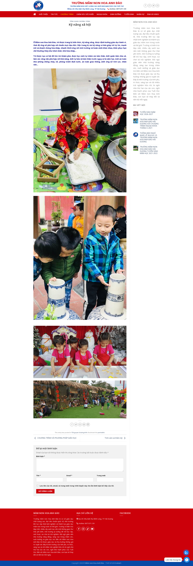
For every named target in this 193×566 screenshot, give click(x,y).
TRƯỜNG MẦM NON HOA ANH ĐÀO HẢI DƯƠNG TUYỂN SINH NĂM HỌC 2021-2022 (149, 150)
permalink (101, 432)
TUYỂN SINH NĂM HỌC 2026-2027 (147, 113)
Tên (38, 475)
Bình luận (40, 456)
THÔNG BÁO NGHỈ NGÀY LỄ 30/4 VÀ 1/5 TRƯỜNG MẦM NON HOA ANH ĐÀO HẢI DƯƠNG (148, 137)
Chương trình (67, 14)
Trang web (101, 475)
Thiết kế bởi (113, 563)
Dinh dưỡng (115, 14)
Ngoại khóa (102, 14)
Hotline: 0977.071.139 (117, 9)
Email (69, 475)
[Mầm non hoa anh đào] (44, 5)
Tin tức (54, 14)
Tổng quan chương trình (80, 21)
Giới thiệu (43, 14)
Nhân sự (140, 14)
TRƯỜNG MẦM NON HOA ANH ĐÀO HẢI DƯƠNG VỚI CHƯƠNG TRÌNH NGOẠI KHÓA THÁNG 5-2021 (149, 123)
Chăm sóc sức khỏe (85, 14)
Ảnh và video (153, 14)
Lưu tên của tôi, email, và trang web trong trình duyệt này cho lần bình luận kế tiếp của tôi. (77, 486)
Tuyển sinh (129, 14)
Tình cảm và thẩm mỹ (114, 438)
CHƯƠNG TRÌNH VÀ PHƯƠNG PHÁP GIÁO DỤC (57, 438)
